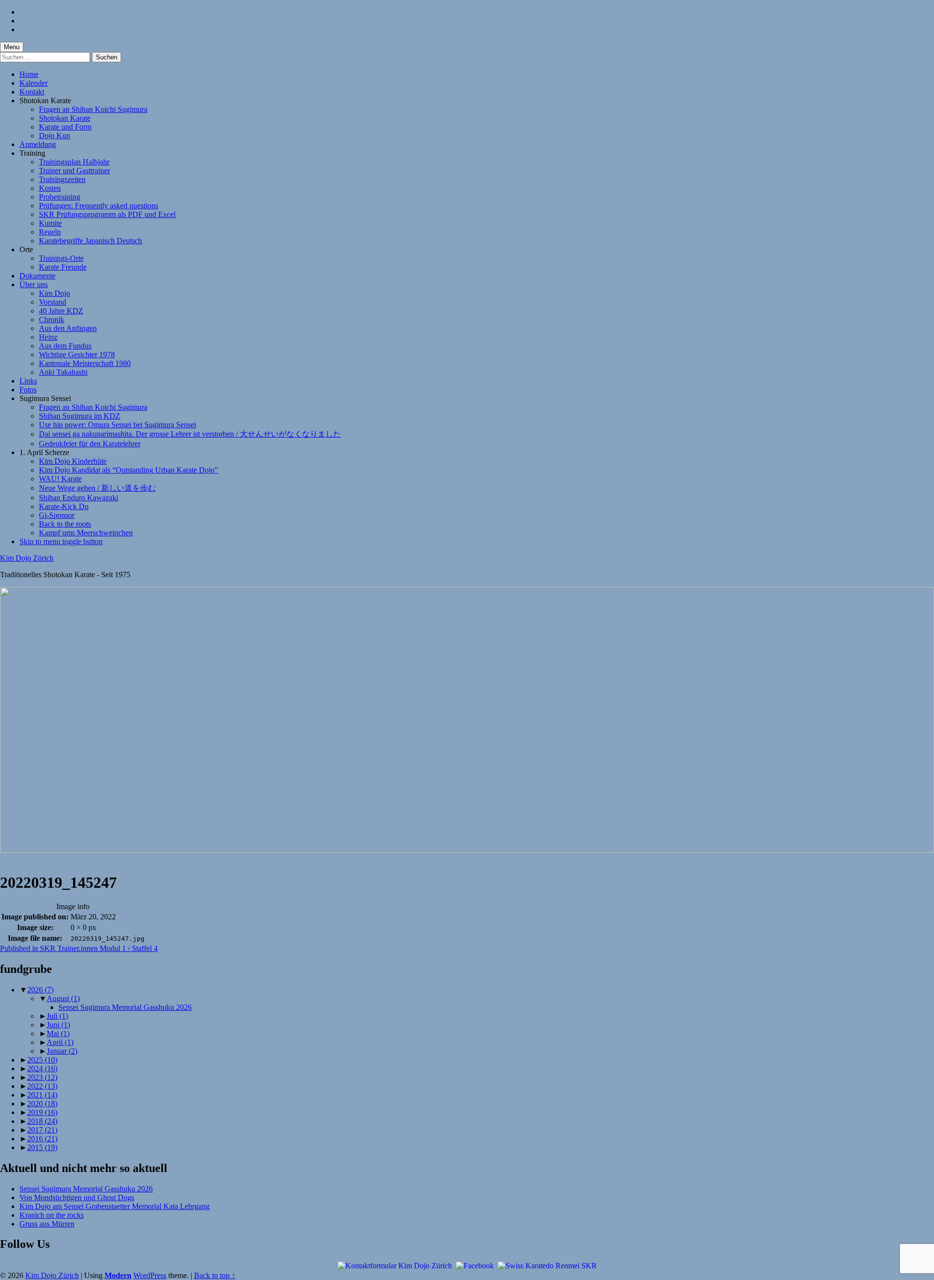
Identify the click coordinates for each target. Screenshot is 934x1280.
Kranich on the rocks (51, 1215)
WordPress (149, 1275)
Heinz (48, 337)
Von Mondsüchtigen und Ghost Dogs (76, 1197)
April (60, 1042)
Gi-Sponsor (56, 515)
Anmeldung (37, 144)
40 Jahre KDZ (61, 311)
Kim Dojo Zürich (27, 558)
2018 (42, 1121)
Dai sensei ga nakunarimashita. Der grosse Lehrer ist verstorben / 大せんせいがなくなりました (190, 434)
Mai (58, 1033)
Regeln (50, 232)
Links (28, 381)
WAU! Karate (60, 479)
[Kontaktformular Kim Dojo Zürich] (395, 1265)
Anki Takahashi (63, 372)
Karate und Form (65, 127)
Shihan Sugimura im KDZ (79, 416)
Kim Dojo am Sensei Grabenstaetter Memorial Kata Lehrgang (114, 1206)
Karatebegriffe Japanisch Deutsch (90, 241)
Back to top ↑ (214, 1275)
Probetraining (59, 197)
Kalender (33, 83)
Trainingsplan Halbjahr (74, 162)
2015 (42, 1147)
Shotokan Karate (64, 118)
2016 (42, 1138)
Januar (62, 1051)
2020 (42, 1103)
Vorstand (52, 302)
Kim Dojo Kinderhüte (73, 461)
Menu (11, 47)
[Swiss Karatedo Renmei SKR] (547, 1265)
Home (28, 74)
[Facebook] (475, 1265)
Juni (58, 1025)
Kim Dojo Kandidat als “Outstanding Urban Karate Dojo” (128, 470)
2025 (42, 1060)
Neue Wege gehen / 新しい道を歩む (97, 488)
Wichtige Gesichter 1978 (77, 354)
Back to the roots (65, 524)
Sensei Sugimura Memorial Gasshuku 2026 (125, 1007)
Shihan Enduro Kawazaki (78, 498)
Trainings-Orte (61, 258)
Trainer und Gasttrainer (74, 170)
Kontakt (31, 92)
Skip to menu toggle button (61, 541)
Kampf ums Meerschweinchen (86, 533)
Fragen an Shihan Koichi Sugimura (93, 109)
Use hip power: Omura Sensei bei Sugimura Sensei (117, 425)
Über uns (33, 284)
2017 (42, 1130)
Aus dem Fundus (65, 346)
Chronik (51, 319)
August (63, 998)
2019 (42, 1112)
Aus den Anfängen (68, 328)
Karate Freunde (63, 267)
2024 (42, 1068)
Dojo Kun (54, 135)
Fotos (27, 389)
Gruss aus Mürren (46, 1224)
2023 (42, 1077)
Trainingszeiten (62, 179)
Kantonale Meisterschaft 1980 (85, 363)
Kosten (50, 188)
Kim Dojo (54, 293)
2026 (40, 990)
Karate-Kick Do (64, 506)
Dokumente (37, 276)
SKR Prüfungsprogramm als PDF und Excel (107, 214)
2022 (42, 1086)
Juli (57, 1016)
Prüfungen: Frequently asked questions (98, 205)
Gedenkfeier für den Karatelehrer (90, 443)
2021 (42, 1095)
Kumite (50, 223)
